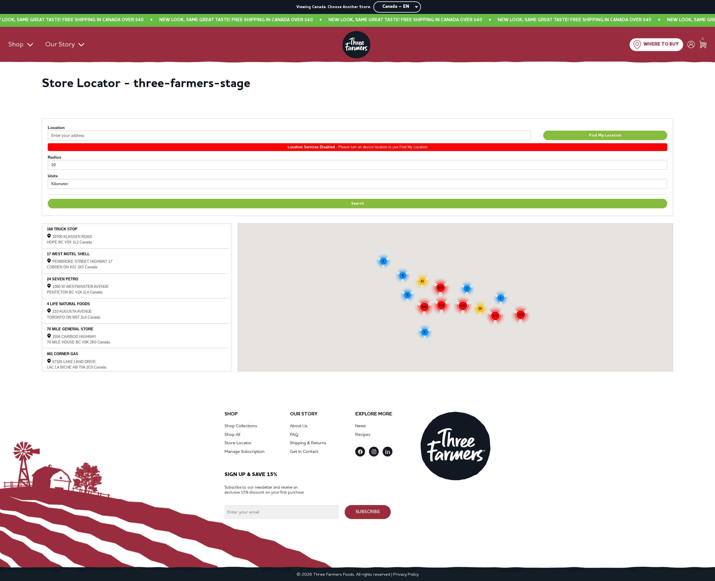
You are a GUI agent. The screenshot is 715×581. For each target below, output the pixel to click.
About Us (299, 426)
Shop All (232, 434)
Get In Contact (304, 452)
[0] (703, 44)
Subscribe (368, 512)
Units (53, 176)
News (360, 426)
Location (56, 127)
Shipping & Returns (308, 443)
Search (357, 203)
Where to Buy (661, 44)
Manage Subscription (244, 452)
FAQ (294, 434)
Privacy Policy (406, 574)
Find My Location (605, 135)
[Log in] (691, 44)
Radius (54, 157)
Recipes (362, 434)
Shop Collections (241, 426)
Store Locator (238, 443)
